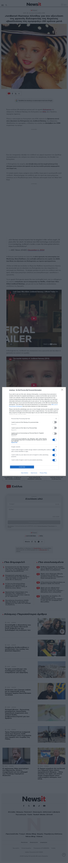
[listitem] (34, 418)
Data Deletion (24, 472)
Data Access (34, 472)
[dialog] (34, 431)
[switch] (54, 422)
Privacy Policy (43, 472)
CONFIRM (22, 467)
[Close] (62, 390)
